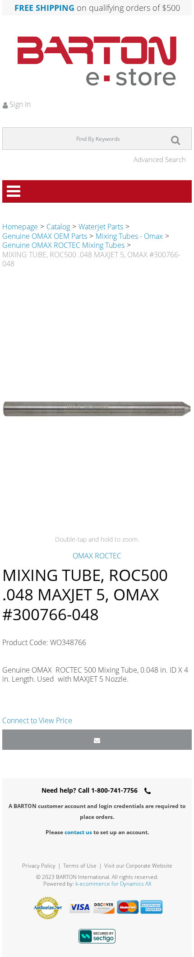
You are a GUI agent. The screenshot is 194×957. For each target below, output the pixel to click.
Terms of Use (80, 865)
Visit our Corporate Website (138, 865)
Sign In (19, 104)
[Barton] (97, 61)
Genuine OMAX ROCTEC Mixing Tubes (63, 245)
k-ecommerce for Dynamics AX (113, 883)
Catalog (58, 227)
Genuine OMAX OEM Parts (44, 236)
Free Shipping (44, 7)
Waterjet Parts (101, 227)
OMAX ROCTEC (97, 556)
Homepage (20, 227)
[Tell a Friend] (97, 739)
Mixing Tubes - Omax (129, 236)
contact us (78, 832)
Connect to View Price (37, 720)
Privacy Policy (38, 865)
